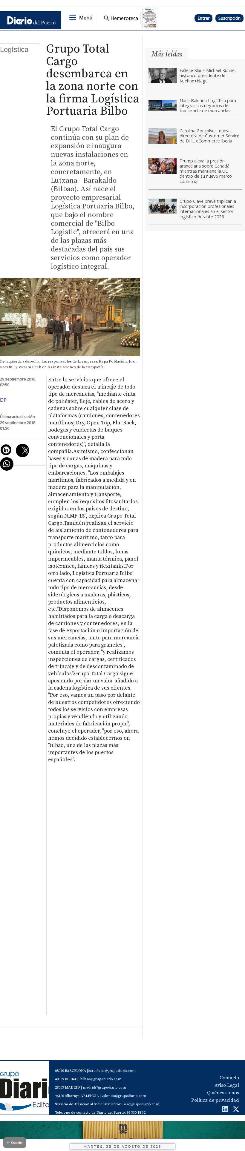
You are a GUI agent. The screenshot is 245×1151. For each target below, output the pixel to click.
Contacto (229, 1078)
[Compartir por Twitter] (22, 450)
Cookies (14, 1142)
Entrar (203, 18)
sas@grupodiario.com (141, 1104)
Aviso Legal (227, 1085)
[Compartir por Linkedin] (6, 450)
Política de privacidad (215, 1100)
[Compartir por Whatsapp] (6, 464)
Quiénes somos (223, 1093)
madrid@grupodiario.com (104, 1087)
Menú (85, 17)
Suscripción (229, 18)
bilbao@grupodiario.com (100, 1079)
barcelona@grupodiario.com (112, 1071)
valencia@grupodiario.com (124, 1096)
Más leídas (167, 54)
